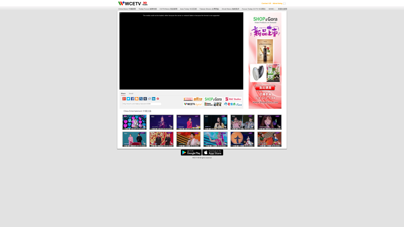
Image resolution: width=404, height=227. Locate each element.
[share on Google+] (124, 98)
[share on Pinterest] (157, 98)
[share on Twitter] (128, 98)
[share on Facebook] (132, 98)
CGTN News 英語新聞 (168, 9)
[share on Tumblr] (145, 98)
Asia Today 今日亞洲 (188, 9)
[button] (284, 3)
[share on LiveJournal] (141, 98)
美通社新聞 (282, 9)
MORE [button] (271, 9)
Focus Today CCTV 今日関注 (254, 9)
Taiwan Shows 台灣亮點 (209, 9)
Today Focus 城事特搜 (148, 9)
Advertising (277, 3)
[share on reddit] (149, 98)
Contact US (266, 3)
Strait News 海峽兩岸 (230, 9)
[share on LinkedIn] (153, 98)
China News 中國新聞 (127, 9)
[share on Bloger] (136, 98)
